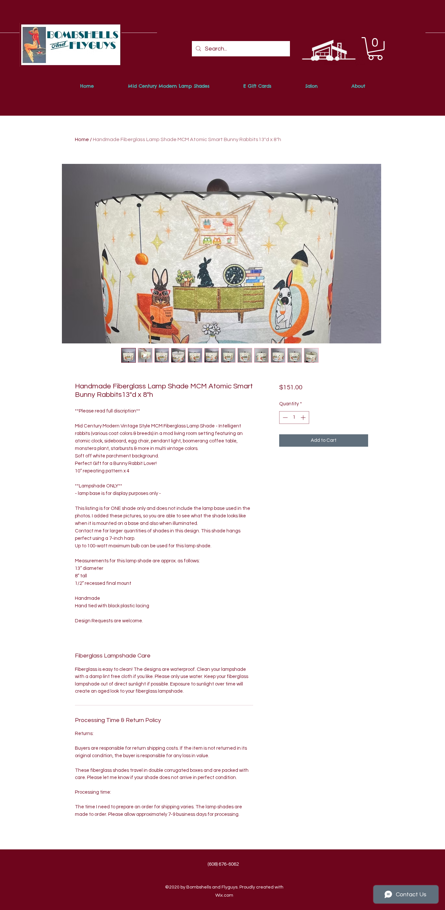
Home (82, 139)
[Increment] (303, 418)
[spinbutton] (294, 418)
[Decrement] (284, 418)
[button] (375, 48)
